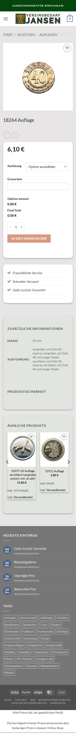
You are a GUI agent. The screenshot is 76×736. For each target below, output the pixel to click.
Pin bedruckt (59, 652)
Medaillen (24, 652)
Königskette (35, 645)
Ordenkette (41, 652)
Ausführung (14, 166)
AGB (33, 699)
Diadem (55, 624)
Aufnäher (62, 617)
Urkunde (31, 666)
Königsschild (53, 645)
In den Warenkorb (29, 238)
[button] (5, 19)
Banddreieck (11, 624)
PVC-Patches (24, 659)
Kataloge (62, 631)
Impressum (58, 703)
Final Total (14, 210)
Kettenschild (12, 638)
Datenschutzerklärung (29, 703)
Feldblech (27, 631)
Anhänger (10, 617)
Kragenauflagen (14, 645)
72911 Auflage (54, 471)
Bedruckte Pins (25, 589)
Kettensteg (30, 638)
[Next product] (7, 135)
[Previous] (7, 470)
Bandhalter (30, 624)
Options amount (18, 198)
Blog (8, 699)
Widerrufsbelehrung (54, 699)
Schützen (26, 35)
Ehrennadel (11, 631)
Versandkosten (23, 497)
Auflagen (48, 35)
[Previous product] (15, 135)
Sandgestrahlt (44, 659)
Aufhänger (46, 617)
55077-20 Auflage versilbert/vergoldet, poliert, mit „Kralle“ (23, 474)
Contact (21, 699)
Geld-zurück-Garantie (30, 548)
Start (8, 35)
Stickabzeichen (13, 666)
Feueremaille (45, 631)
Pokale (8, 659)
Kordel (45, 638)
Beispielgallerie (25, 562)
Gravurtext (14, 179)
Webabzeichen (49, 666)
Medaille (9, 652)
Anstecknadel (28, 617)
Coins (43, 624)
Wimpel (9, 672)
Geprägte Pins (24, 575)
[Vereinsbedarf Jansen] (38, 19)
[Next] (68, 470)
